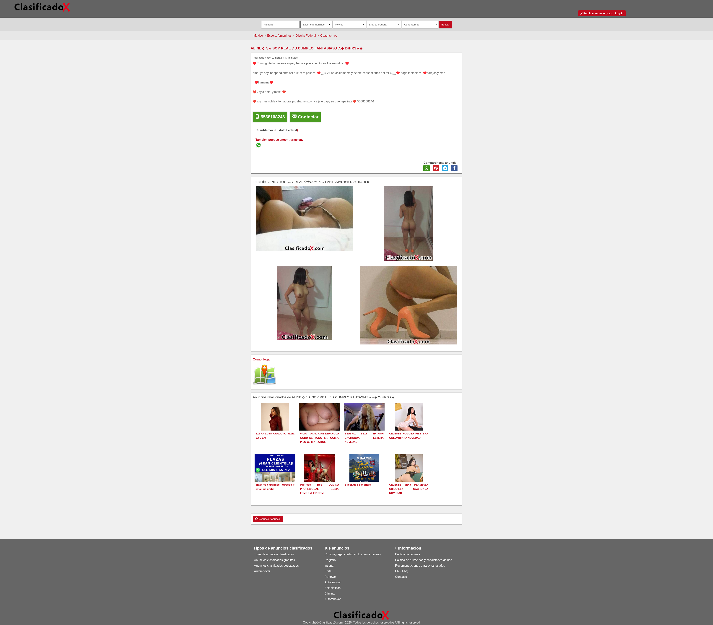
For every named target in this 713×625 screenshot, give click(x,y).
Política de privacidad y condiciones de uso (423, 560)
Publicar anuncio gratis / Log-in (603, 13)
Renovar (330, 576)
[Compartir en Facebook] (454, 168)
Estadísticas (333, 587)
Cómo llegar (262, 359)
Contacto (401, 576)
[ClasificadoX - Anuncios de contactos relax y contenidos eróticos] (361, 615)
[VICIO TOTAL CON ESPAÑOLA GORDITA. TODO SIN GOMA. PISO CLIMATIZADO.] (319, 417)
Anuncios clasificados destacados (276, 565)
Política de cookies (407, 554)
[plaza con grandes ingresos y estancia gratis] (275, 474)
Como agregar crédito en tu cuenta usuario (353, 554)
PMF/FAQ (401, 571)
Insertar (329, 565)
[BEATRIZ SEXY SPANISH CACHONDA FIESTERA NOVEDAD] (364, 422)
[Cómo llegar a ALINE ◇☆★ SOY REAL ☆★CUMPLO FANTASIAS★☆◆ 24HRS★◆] (264, 374)
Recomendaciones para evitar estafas (420, 565)
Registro (330, 560)
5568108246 (272, 116)
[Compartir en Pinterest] (436, 168)
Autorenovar (262, 571)
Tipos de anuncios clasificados (274, 554)
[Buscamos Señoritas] (364, 474)
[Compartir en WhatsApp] (426, 168)
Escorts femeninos (279, 35)
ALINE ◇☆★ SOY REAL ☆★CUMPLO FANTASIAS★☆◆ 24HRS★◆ (306, 48)
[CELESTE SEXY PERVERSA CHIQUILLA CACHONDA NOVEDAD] (409, 474)
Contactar (307, 116)
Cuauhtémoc (328, 35)
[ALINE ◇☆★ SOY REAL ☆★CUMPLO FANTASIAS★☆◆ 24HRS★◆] (258, 144)
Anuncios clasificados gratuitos (274, 560)
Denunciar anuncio (269, 518)
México (258, 35)
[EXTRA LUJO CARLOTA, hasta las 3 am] (275, 423)
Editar (328, 571)
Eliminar (330, 593)
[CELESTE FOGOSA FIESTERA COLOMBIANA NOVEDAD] (409, 423)
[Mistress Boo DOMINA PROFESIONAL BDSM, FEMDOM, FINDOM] (319, 474)
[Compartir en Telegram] (445, 168)
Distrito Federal (306, 35)
